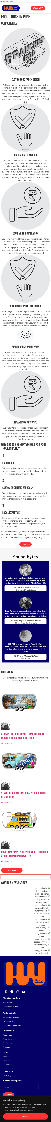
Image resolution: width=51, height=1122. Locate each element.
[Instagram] (18, 992)
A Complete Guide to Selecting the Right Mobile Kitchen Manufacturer (22, 736)
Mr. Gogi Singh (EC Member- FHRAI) (26, 620)
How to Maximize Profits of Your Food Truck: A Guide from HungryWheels (25, 854)
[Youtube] (24, 992)
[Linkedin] (6, 992)
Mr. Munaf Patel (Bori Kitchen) (25, 587)
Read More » (6, 743)
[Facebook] (12, 992)
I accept (25, 1116)
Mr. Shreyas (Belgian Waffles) (26, 656)
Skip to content (6, 1)
